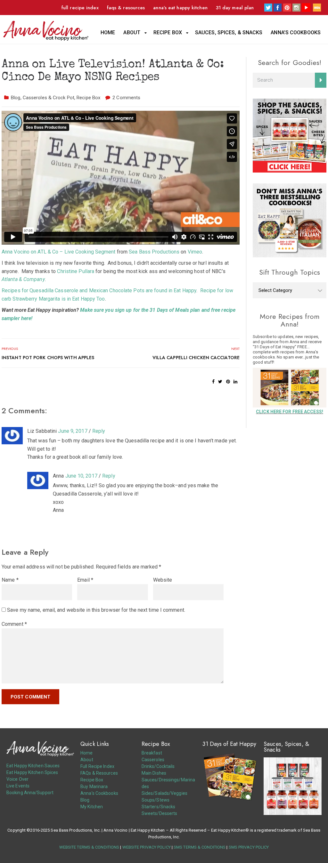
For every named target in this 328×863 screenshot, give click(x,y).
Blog (15, 98)
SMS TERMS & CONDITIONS (200, 847)
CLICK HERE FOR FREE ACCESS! (289, 411)
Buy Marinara (94, 786)
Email (85, 580)
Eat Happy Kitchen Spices (32, 772)
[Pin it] (228, 381)
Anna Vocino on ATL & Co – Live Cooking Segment (59, 252)
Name (10, 580)
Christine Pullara (75, 271)
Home (108, 32)
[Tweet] (220, 381)
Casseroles (153, 759)
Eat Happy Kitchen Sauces (33, 765)
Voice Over (17, 779)
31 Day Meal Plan (235, 7)
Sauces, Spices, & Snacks (228, 32)
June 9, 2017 (72, 431)
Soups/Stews (155, 800)
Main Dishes (154, 773)
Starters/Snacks (159, 806)
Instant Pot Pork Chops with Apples (48, 357)
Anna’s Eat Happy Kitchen (180, 7)
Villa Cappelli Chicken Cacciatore (196, 357)
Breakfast (152, 752)
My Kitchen (91, 806)
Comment (14, 624)
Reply (98, 431)
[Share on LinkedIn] (235, 381)
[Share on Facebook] (213, 381)
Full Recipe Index (80, 7)
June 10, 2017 (81, 476)
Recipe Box (167, 32)
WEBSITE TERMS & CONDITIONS (89, 847)
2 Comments (126, 98)
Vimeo (195, 252)
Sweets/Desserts (159, 813)
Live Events (17, 785)
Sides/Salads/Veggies (164, 793)
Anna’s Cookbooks (296, 32)
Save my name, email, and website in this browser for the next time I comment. (96, 610)
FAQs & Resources (126, 7)
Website (162, 580)
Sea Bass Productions (154, 252)
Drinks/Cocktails (158, 766)
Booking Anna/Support (29, 792)
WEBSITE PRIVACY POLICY (146, 847)
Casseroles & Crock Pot (48, 98)
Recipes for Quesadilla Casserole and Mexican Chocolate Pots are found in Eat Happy (99, 290)
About (131, 32)
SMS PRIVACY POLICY (249, 847)
